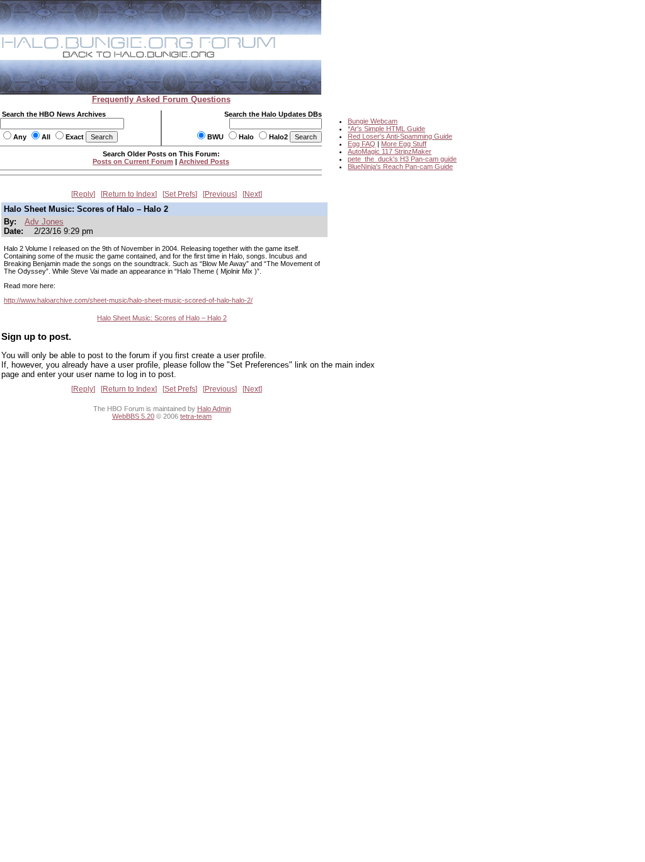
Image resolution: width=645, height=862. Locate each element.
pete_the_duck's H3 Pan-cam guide (402, 159)
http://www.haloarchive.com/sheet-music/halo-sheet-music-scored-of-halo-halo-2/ (128, 300)
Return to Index (129, 194)
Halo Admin (214, 408)
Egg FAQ (361, 144)
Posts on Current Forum (133, 161)
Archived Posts (204, 161)
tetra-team (196, 416)
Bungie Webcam (372, 121)
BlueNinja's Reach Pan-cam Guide (400, 166)
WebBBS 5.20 (133, 416)
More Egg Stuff (403, 144)
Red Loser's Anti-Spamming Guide (400, 136)
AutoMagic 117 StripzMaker (389, 151)
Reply (83, 194)
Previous (220, 194)
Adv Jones (44, 221)
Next (252, 194)
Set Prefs (179, 194)
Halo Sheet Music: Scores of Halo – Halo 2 (162, 318)
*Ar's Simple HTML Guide (386, 128)
